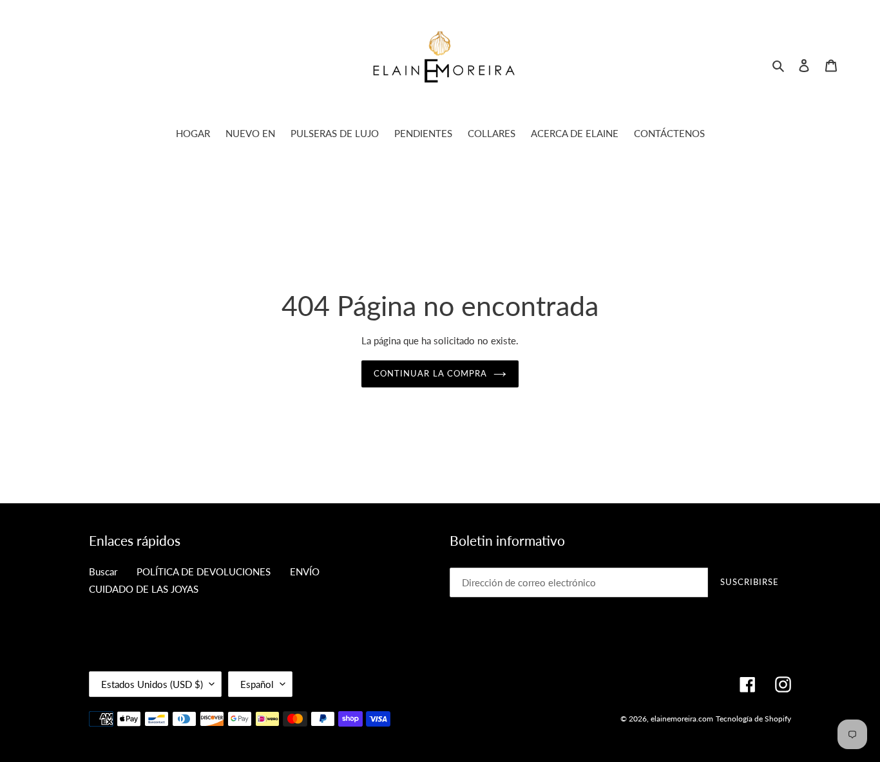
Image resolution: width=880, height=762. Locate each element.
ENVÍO (305, 571)
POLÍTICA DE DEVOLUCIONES (204, 571)
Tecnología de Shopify (753, 718)
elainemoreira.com (682, 718)
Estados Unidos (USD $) (152, 684)
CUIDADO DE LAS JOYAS (143, 589)
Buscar (103, 571)
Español (257, 684)
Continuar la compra (430, 373)
